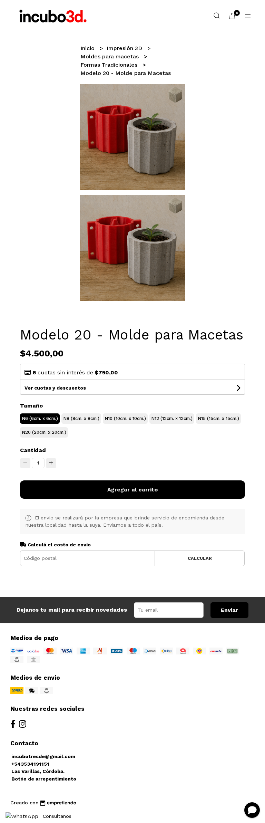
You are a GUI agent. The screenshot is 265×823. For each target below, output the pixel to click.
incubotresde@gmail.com (43, 756)
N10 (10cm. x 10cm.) (125, 418)
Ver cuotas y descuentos (55, 388)
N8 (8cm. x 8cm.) (81, 418)
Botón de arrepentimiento (43, 779)
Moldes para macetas (110, 56)
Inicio (88, 48)
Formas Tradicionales (109, 64)
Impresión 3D (125, 48)
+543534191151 (30, 764)
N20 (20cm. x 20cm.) (44, 432)
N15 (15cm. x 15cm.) (218, 418)
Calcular (200, 558)
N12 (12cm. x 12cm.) (172, 418)
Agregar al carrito (132, 489)
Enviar (229, 610)
